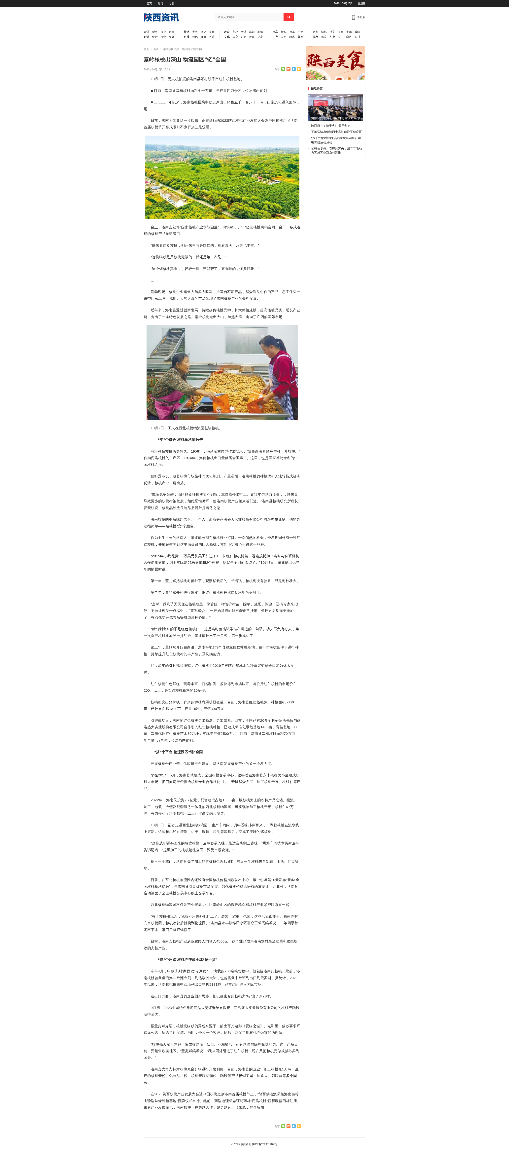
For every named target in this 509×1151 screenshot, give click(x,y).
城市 (315, 36)
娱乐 (252, 36)
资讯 (146, 31)
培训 (252, 31)
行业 (163, 36)
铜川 (357, 36)
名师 (260, 31)
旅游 (186, 31)
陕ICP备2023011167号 (265, 1144)
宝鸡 (349, 31)
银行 (155, 36)
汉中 (340, 36)
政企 (163, 31)
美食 (212, 31)
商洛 (349, 36)
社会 (171, 31)
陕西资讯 (246, 1144)
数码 (195, 36)
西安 (315, 31)
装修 (300, 36)
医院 (212, 36)
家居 (284, 36)
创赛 (260, 36)
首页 (149, 3)
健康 (203, 36)
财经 (146, 36)
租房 (292, 36)
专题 (171, 3)
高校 (235, 31)
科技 (186, 36)
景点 (195, 31)
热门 (160, 3)
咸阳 (357, 31)
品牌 (171, 36)
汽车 (275, 31)
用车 (292, 31)
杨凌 (324, 36)
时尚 (243, 36)
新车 (284, 31)
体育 (235, 36)
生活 (300, 31)
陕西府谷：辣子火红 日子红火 (331, 125)
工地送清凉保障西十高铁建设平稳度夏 (336, 131)
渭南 (340, 31)
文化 (227, 36)
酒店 (203, 31)
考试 (243, 31)
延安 (332, 31)
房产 (275, 36)
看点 (155, 31)
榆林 (324, 31)
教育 (227, 31)
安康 (332, 36)
